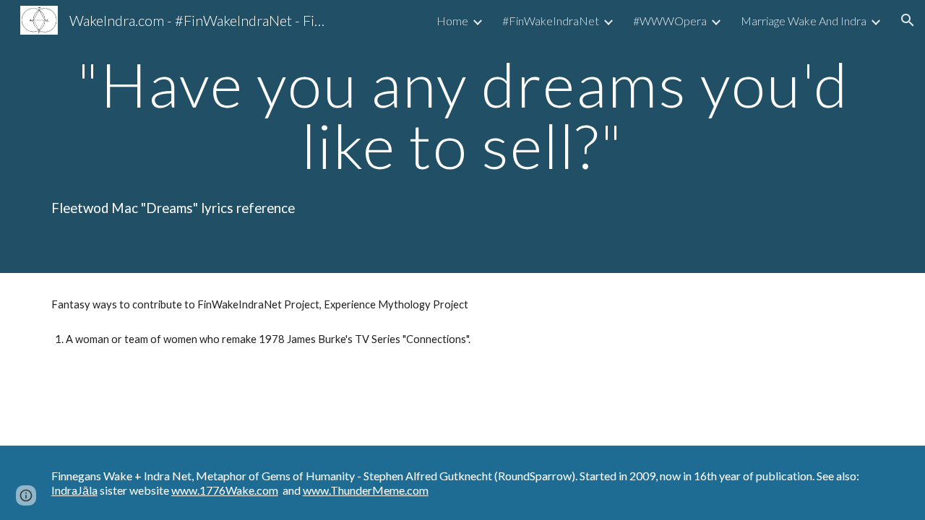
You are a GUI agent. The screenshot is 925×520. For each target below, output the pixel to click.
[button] (907, 20)
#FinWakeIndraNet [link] (550, 20)
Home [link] (452, 20)
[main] (462, 115)
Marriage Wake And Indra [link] (803, 20)
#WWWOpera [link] (670, 20)
